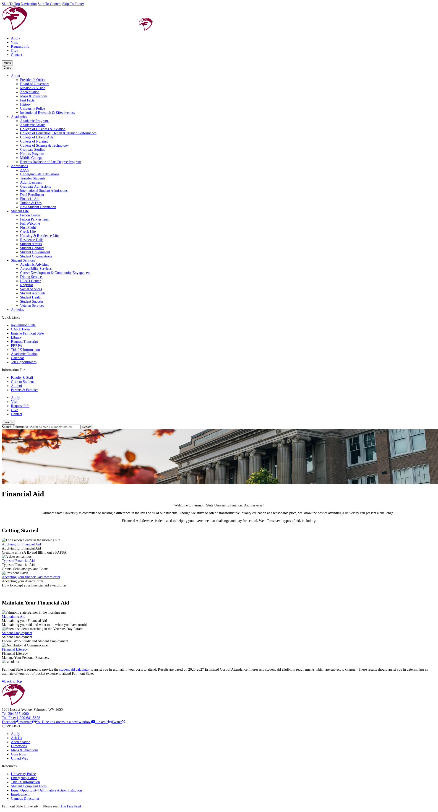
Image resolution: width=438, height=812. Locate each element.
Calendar (17, 358)
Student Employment (17, 633)
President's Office (32, 80)
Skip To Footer (73, 4)
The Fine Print (70, 806)
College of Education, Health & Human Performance (58, 133)
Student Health (31, 297)
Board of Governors (34, 84)
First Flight (28, 227)
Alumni (16, 386)
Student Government (35, 252)
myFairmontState (23, 325)
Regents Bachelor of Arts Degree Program (50, 162)
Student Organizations (36, 256)
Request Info (20, 46)
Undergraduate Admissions (39, 174)
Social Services (31, 289)
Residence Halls (31, 240)
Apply (15, 38)
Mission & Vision (32, 88)
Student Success (31, 301)
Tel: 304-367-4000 (15, 714)
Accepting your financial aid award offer (31, 577)
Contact (16, 55)
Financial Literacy (15, 649)
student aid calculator (74, 669)
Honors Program (32, 154)
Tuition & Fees (31, 203)
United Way (19, 758)
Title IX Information (25, 350)
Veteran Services (32, 305)
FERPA (16, 346)
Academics (19, 117)
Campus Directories (25, 798)
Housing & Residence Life (39, 236)
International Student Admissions (44, 190)
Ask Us (16, 738)
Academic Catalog (24, 354)
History (25, 104)
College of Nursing (34, 141)
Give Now (18, 754)
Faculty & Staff (22, 377)
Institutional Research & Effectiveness (47, 112)
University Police (32, 108)
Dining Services (31, 277)
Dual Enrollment (32, 195)
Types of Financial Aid (18, 561)
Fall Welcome (30, 223)
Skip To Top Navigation (19, 4)
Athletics (17, 309)
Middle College (31, 158)
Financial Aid (29, 199)
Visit (14, 42)
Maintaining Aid (13, 616)
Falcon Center (30, 215)
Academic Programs (34, 121)
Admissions (19, 166)
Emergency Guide (24, 778)
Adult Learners (31, 182)
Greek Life (28, 231)
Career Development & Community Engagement (55, 273)
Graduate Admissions (35, 186)
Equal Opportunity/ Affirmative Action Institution (46, 790)
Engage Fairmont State (27, 333)
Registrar (26, 285)
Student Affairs (31, 244)
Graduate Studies (32, 149)
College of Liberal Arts (36, 137)
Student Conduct (32, 248)
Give (14, 50)
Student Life (20, 211)
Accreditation (29, 92)
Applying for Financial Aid (21, 544)
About (15, 76)
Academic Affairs (32, 125)
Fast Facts (27, 100)
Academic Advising (34, 264)
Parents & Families (24, 390)
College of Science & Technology (44, 145)
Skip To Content (49, 4)
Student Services (23, 260)
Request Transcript (24, 341)
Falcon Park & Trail (34, 219)
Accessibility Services (36, 268)
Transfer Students (32, 178)
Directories (19, 746)
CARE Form (20, 329)
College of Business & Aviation (42, 129)
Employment (20, 794)
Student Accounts (32, 293)
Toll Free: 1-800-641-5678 (21, 718)
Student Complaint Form (29, 786)
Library (16, 337)
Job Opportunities (23, 362)
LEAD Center (30, 281)
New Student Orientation (38, 207)
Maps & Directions (33, 96)
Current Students (23, 382)
